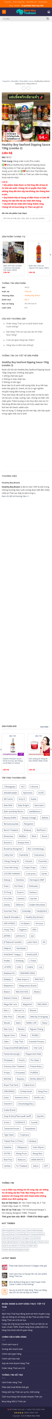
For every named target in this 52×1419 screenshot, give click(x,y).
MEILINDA (42, 1004)
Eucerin (20, 892)
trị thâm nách (32, 1246)
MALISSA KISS (22, 991)
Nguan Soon (9, 1035)
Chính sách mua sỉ (10, 1344)
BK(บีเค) (22, 836)
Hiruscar (39, 923)
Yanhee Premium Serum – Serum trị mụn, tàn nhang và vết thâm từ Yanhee (13, 761)
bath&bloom (35, 811)
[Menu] (4, 12)
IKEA (34, 929)
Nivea (23, 1035)
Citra (43, 867)
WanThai (8, 1159)
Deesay (7, 880)
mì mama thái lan (23, 1234)
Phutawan (8, 1060)
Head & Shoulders (12, 917)
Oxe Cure (38, 1047)
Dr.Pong (7, 892)
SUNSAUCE (20, 1122)
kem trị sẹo (21, 1230)
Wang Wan (37, 1153)
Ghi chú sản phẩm (14, 213)
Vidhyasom (22, 1147)
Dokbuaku (33, 886)
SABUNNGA (9, 1091)
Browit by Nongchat (13, 848)
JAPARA (7, 935)
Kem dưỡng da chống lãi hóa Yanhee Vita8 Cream (38, 760)
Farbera (33, 892)
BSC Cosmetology (36, 848)
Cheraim (28, 861)
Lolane (30, 967)
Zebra (35, 1166)
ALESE (41, 792)
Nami (18, 1023)
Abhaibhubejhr (10, 792)
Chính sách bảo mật (11, 1358)
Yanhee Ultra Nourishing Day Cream (15, 1250)
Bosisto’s (8, 842)
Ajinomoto (28, 792)
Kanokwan (21, 948)
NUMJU (35, 1035)
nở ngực (25, 1238)
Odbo (6, 1041)
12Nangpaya (9, 786)
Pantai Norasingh (12, 1054)
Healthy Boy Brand (34, 917)
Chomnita (42, 861)
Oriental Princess (36, 1041)
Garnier (33, 898)
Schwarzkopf (26, 1091)
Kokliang (20, 960)
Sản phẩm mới (31, 2)
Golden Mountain (37, 904)
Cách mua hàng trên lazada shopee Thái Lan (22, 1396)
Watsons (22, 1159)
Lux (40, 967)
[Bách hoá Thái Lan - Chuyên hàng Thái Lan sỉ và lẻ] (26, 12)
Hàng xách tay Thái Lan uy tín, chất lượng (20, 1392)
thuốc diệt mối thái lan (10, 1242)
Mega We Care (10, 1004)
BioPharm (41, 830)
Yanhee (7, 1166)
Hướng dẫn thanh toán (12, 1349)
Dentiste (20, 880)
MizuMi (21, 1016)
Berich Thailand (11, 830)
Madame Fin (9, 973)
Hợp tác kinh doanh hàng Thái (15, 1363)
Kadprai (7, 948)
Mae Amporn (23, 979)
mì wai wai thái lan (37, 1234)
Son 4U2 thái (35, 1238)
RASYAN (7, 1079)
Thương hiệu (42, 2)
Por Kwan (34, 1060)
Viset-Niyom (38, 1147)
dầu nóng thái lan (9, 1230)
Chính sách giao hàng (11, 1354)
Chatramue (39, 855)
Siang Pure (43, 1091)
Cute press (31, 873)
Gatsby (7, 904)
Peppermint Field (33, 1054)
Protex (7, 1072)
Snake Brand (9, 1110)
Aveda (33, 799)
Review (17, 5)
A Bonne (34, 786)
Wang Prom (21, 1153)
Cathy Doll (8, 855)
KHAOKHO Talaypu (12, 954)
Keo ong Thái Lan (9, 1234)
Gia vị (31, 81)
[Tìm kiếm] (48, 19)
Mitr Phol (8, 1016)
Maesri (7, 991)
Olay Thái (18, 1041)
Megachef (27, 1004)
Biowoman (8, 836)
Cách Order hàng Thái (12, 1382)
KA (44, 942)
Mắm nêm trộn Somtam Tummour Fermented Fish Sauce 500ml (12, 268)
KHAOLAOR (32, 954)
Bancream (39, 805)
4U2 (23, 786)
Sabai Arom (29, 1085)
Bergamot (28, 824)
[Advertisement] (26, 49)
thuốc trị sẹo (43, 1242)
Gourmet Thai (10, 911)
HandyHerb (42, 911)
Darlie (44, 873)
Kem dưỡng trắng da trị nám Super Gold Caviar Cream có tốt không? (27, 1283)
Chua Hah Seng (11, 867)
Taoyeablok (30, 1128)
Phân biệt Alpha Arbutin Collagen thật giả (28, 1266)
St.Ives (7, 1122)
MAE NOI (39, 979)
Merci (6, 1010)
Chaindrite (23, 855)
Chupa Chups (29, 867)
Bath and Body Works (13, 811)
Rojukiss (20, 1079)
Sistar (6, 1097)
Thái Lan (28, 291)
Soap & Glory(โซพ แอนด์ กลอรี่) (17, 1116)
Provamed (20, 1072)
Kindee (7, 960)
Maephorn (8, 985)
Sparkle (40, 1116)
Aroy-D (22, 799)
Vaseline (7, 1147)
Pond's (22, 1060)
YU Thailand (21, 1166)
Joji (32, 935)
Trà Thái (22, 1246)
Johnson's (20, 935)
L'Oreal (32, 960)
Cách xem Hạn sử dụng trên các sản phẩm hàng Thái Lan (28, 1275)
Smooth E (8, 1103)
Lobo (19, 967)
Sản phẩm (14, 81)
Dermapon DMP (37, 880)
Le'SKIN (7, 967)
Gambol (21, 898)
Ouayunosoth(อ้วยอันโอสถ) (16, 1047)
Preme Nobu (36, 1066)
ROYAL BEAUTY (37, 1079)
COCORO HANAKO (12, 873)
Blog (11, 5)
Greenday (26, 911)
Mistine (33, 1010)
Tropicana (24, 1134)
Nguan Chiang (36, 1029)
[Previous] (1, 259)
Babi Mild (8, 805)
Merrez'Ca (19, 1010)
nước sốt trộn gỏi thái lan (11, 1238)
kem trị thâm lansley (35, 1230)
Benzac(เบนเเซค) (11, 824)
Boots (44, 836)
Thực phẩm (24, 81)
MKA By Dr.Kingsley (39, 1016)
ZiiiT (46, 1166)
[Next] (50, 259)
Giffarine (20, 904)
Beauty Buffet (10, 817)
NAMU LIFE (31, 1023)
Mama (37, 991)
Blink (34, 836)
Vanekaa (32, 1141)
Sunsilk (34, 1122)
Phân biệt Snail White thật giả (15, 1387)
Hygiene (23, 929)
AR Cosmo (8, 799)
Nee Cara (8, 1029)
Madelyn (7, 979)
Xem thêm (44, 727)
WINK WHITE (37, 1159)
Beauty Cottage (29, 817)
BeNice (45, 817)
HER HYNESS (9, 923)
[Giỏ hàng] (48, 12)
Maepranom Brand (27, 985)
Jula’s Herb (32, 942)
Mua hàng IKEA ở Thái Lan (14, 1401)
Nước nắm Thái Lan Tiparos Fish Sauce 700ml (39, 267)
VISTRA (7, 1153)
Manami (26, 998)
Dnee (6, 886)
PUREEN (34, 1072)
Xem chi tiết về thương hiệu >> (15, 496)
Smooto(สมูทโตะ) (26, 1103)
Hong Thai (8, 929)
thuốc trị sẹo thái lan (10, 1246)
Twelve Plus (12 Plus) (13, 1141)
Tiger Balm (9, 1134)
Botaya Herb (23, 842)
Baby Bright (23, 805)
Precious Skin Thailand (14, 1066)
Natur (45, 1023)
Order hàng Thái (19, 2)
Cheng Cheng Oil (11, 861)
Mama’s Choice (10, 998)
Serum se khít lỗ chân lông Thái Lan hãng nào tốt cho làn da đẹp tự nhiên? (28, 1291)
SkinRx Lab (39, 1097)
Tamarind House (11, 1128)
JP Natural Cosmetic (13, 942)
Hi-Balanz (25, 923)
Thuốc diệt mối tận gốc (29, 1242)
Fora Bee (8, 898)
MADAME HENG (27, 973)
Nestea (21, 1029)
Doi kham (18, 886)
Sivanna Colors (21, 1097)
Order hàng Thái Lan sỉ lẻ (13, 1368)
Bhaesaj (27, 830)
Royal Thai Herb (11, 1085)
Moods (7, 1023)
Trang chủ (7, 2)
